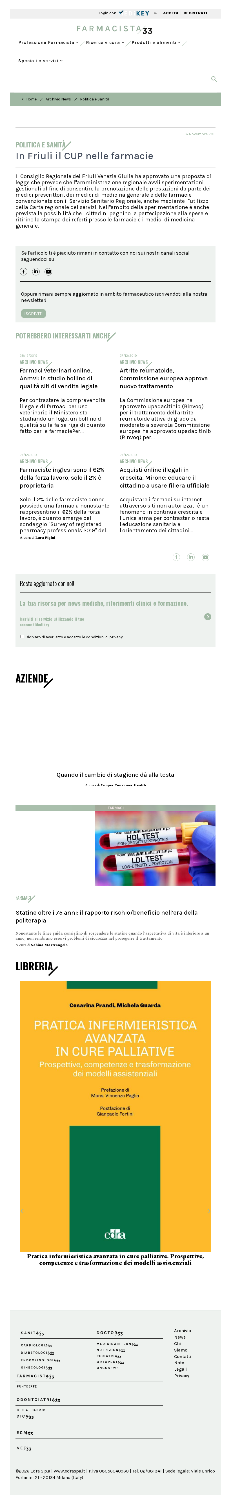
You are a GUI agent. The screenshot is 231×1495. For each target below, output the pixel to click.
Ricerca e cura (103, 42)
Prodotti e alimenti (155, 42)
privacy (116, 637)
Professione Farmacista (47, 42)
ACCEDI (170, 13)
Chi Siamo (180, 1336)
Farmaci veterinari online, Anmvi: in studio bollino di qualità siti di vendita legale (59, 378)
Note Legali (180, 1355)
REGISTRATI (195, 13)
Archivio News (58, 99)
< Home (29, 99)
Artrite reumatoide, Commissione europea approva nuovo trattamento (164, 378)
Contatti (182, 1345)
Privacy (181, 1365)
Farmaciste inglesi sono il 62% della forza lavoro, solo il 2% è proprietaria (62, 477)
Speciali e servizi (39, 60)
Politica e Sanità (94, 99)
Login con (108, 13)
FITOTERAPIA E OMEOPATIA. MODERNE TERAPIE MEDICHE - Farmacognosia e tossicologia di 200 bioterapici (116, 1249)
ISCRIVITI (33, 313)
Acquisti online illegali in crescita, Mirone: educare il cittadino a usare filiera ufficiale (165, 477)
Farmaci (116, 807)
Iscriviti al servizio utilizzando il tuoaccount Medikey (52, 621)
